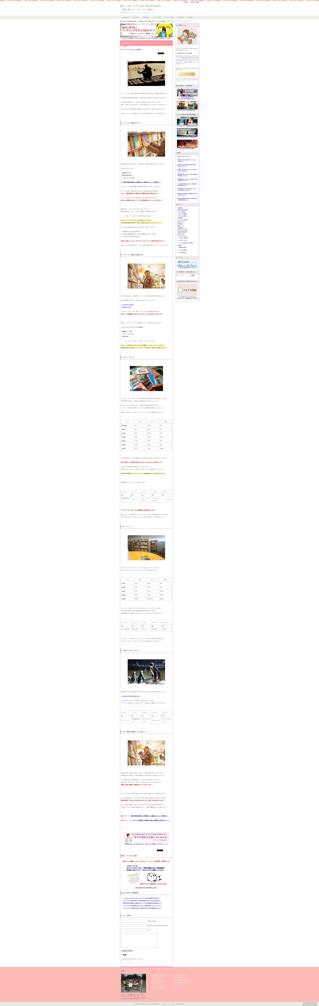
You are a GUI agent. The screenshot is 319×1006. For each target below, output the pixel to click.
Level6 (123, 448)
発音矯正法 (190, 17)
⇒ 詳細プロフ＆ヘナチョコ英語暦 (184, 53)
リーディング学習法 (169, 17)
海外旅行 (180, 245)
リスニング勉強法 (182, 211)
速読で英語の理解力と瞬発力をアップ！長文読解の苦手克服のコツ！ (142, 903)
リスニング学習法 (157, 17)
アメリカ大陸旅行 (183, 249)
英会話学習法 (181, 17)
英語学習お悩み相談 (182, 231)
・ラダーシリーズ (126, 307)
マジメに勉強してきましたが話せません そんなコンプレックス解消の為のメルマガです (187, 297)
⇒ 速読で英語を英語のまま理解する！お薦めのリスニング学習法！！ (141, 182)
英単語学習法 (146, 17)
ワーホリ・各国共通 (183, 237)
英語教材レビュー (182, 227)
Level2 (123, 433)
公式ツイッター (157, 979)
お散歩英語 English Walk (182, 977)
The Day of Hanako (180, 975)
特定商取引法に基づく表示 (160, 988)
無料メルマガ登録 (195, 2)
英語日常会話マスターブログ (182, 979)
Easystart (124, 425)
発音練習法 (180, 217)
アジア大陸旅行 (182, 252)
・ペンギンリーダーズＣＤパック (130, 696)
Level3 (123, 437)
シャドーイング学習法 (183, 219)
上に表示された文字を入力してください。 (133, 959)
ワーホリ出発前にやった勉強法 (186, 242)
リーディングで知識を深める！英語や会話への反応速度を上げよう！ (142, 908)
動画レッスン (181, 225)
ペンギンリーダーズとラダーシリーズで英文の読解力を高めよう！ (141, 898)
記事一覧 (186, 2)
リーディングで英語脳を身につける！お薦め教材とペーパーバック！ (142, 905)
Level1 (123, 429)
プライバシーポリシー (159, 985)
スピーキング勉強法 (182, 215)
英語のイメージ (181, 221)
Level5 (123, 444)
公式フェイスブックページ (160, 981)
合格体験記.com (180, 985)
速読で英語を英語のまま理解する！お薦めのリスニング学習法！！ (149, 816)
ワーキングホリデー (182, 235)
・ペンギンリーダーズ (127, 304)
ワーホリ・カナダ (183, 240)
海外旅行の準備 (182, 247)
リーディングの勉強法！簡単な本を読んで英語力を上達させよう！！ (150, 820)
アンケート (156, 983)
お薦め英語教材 (125, 17)
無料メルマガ (157, 977)
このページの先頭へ (309, 1004)
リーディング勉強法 (135, 49)
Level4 (123, 440)
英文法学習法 (136, 17)
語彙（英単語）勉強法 (183, 209)
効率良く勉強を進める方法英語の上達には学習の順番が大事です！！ (187, 98)
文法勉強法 (180, 207)
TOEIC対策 (180, 223)
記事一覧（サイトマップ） (184, 156)
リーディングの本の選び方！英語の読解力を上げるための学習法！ (141, 900)
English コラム (181, 233)
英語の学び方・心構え (183, 229)
